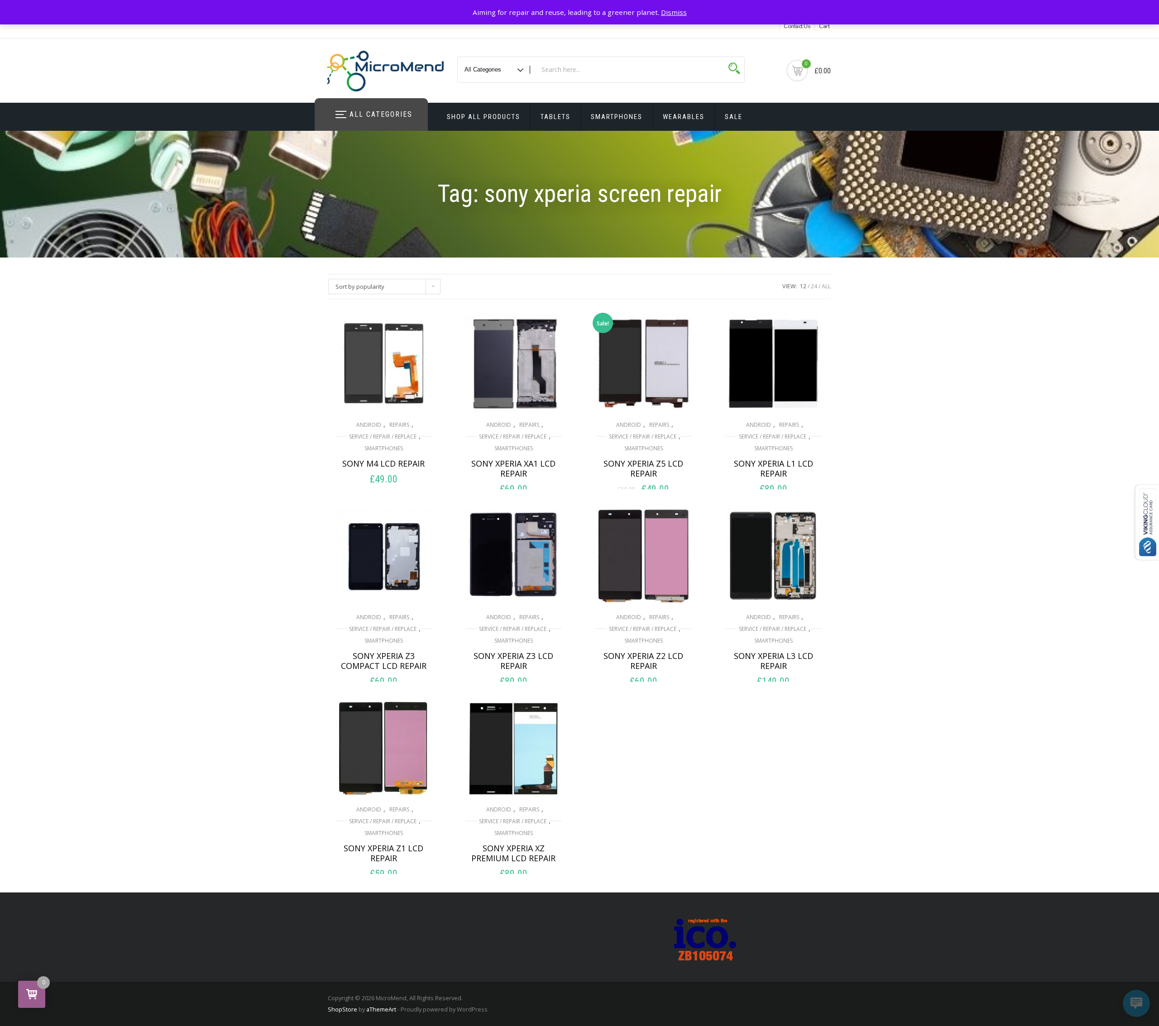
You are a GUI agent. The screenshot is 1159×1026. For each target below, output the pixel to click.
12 (803, 286)
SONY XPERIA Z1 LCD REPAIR (383, 853)
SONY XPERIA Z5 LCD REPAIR (643, 468)
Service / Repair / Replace (383, 436)
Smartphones (616, 117)
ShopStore (342, 1009)
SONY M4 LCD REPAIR (383, 463)
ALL (826, 286)
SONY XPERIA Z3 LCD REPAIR (513, 661)
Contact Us (797, 26)
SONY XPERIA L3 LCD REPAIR (773, 661)
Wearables (683, 117)
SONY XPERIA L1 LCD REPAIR (773, 468)
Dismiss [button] (674, 12)
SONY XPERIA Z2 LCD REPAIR (643, 661)
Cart (824, 26)
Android (368, 425)
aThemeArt (381, 1009)
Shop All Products (483, 117)
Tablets (555, 117)
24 (814, 286)
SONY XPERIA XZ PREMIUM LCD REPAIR (513, 853)
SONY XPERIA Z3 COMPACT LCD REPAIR (383, 661)
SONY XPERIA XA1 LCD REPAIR (513, 468)
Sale (733, 117)
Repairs (399, 425)
